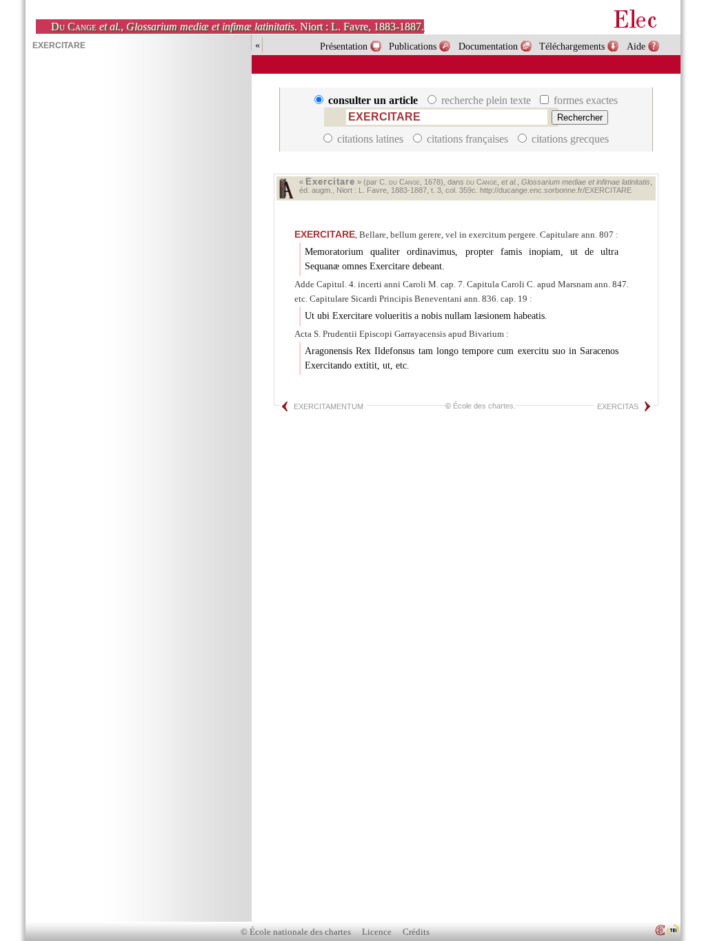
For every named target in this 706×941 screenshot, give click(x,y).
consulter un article (373, 100)
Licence (377, 932)
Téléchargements (572, 46)
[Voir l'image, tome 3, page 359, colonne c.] (286, 188)
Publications (412, 46)
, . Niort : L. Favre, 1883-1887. (237, 26)
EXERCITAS (617, 406)
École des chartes (483, 406)
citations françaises (467, 139)
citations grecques (569, 139)
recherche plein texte (486, 100)
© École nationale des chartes (296, 932)
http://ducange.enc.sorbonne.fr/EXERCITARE (556, 190)
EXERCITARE (324, 234)
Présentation (343, 46)
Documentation (488, 46)
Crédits (416, 932)
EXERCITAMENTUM (328, 406)
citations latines (370, 139)
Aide (636, 46)
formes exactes (584, 100)
